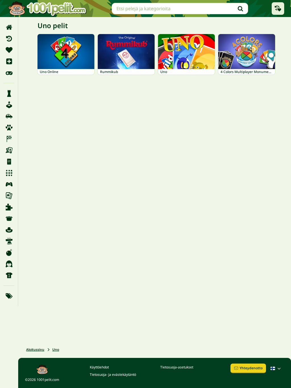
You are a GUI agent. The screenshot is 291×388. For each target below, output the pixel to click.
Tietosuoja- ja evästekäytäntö (113, 374)
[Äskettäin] (8, 38)
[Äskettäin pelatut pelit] (278, 8)
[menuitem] (8, 27)
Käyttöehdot (99, 367)
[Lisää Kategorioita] (8, 296)
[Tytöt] (8, 264)
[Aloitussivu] (8, 27)
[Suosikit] (8, 50)
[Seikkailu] (8, 229)
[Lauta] (8, 150)
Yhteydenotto (251, 368)
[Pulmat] (8, 207)
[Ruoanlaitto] (8, 218)
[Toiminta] (8, 252)
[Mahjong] (8, 161)
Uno (55, 349)
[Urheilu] (8, 275)
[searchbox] (180, 8)
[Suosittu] (8, 72)
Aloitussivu (35, 349)
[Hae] (240, 8)
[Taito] (8, 241)
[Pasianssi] (8, 195)
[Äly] (8, 93)
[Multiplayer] (8, 184)
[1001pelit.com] (47, 8)
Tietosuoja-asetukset (176, 367)
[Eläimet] (8, 127)
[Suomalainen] (276, 368)
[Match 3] (8, 173)
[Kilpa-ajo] (8, 139)
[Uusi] (8, 61)
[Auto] (8, 116)
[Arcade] (8, 104)
